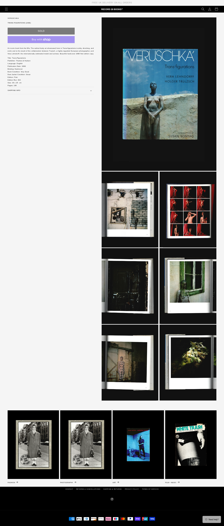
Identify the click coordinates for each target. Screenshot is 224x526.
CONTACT (69, 489)
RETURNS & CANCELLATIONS (88, 489)
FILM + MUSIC (170, 482)
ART (114, 482)
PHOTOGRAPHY (66, 482)
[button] (6, 9)
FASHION (11, 482)
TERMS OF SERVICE (150, 489)
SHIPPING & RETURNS (112, 489)
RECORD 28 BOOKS (115, 524)
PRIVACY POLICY (132, 489)
